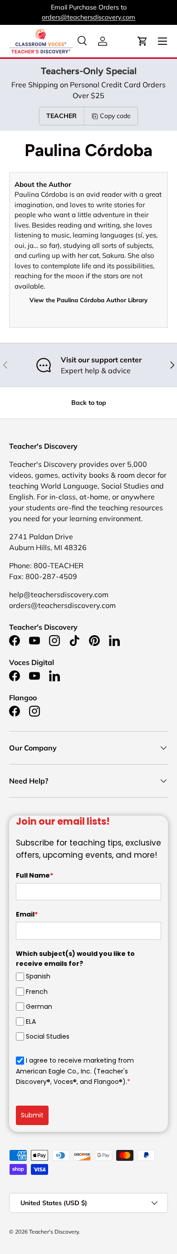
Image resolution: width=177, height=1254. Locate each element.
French (37, 991)
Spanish (38, 976)
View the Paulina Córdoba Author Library (89, 300)
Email (27, 914)
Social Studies (47, 1036)
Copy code (115, 116)
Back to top (88, 403)
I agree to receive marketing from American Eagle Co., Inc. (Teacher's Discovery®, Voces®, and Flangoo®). (75, 1071)
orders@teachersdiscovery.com (88, 17)
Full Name (34, 875)
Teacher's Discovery (54, 1231)
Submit (32, 1115)
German (39, 1006)
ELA (31, 1021)
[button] (142, 41)
